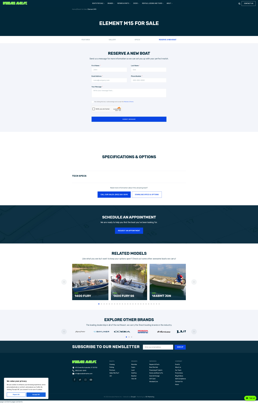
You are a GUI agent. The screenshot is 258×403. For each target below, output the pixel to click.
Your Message (96, 87)
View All (133, 379)
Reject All (16, 394)
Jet (110, 376)
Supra (133, 367)
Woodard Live (153, 381)
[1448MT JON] (168, 300)
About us (178, 367)
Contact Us (179, 381)
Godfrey (134, 373)
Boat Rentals (153, 367)
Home (74, 9)
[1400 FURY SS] (129, 300)
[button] (98, 3)
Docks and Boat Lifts (156, 373)
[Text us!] (250, 399)
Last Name (135, 66)
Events (177, 364)
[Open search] (239, 3)
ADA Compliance (180, 379)
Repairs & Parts (154, 364)
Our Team (178, 370)
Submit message (129, 119)
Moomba (134, 364)
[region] (26, 388)
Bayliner (134, 376)
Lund (132, 370)
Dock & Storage (154, 376)
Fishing (111, 367)
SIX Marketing (149, 397)
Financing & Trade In (155, 370)
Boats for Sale (82, 9)
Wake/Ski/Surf (114, 373)
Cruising (112, 364)
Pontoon (112, 370)
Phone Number (136, 76)
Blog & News (179, 376)
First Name (95, 66)
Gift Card (152, 379)
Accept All (36, 394)
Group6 (133, 397)
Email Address (97, 76)
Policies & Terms (129, 101)
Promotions (179, 373)
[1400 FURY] (90, 300)
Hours (177, 384)
